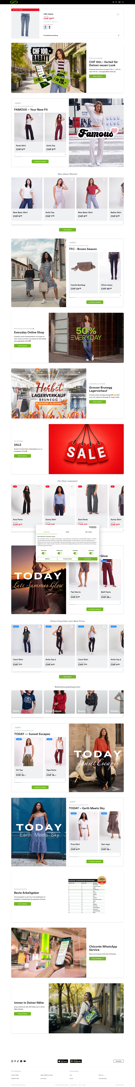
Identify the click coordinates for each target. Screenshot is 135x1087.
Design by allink (120, 1085)
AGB (80, 1085)
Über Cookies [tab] (88, 531)
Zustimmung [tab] (46, 531)
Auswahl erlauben (67, 558)
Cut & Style (43, 1078)
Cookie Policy (73, 1085)
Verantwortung (102, 1078)
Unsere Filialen (15, 1075)
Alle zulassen (87, 558)
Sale (15, 486)
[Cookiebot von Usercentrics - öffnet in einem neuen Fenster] (91, 527)
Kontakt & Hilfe (15, 1078)
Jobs (71, 1075)
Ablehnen (47, 558)
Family (84, 1085)
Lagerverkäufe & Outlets (46, 1075)
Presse (71, 1078)
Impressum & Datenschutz (62, 1085)
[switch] (60, 553)
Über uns (101, 1075)
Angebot (104, 561)
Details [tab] (67, 531)
